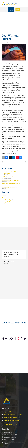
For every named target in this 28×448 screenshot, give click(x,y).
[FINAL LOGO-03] (14, 401)
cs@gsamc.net (8, 432)
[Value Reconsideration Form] (3, 420)
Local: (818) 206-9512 (10, 437)
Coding (4, 195)
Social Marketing (6, 200)
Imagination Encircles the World (11, 183)
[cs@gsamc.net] (3, 432)
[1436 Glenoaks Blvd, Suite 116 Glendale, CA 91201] (3, 443)
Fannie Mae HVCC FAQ (10, 417)
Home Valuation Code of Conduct (13, 414)
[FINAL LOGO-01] (9, 4)
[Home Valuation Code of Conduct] (3, 415)
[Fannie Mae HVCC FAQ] (3, 417)
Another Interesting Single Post (10, 180)
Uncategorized (6, 202)
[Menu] (26, 3)
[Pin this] (17, 157)
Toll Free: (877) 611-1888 (10, 434)
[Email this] (3, 157)
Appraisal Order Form (10, 412)
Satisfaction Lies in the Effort (10, 176)
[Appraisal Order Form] (3, 412)
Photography (5, 197)
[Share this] (6, 157)
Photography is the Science (9, 187)
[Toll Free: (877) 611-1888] (3, 435)
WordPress (5, 204)
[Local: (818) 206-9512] (3, 437)
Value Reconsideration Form (12, 420)
